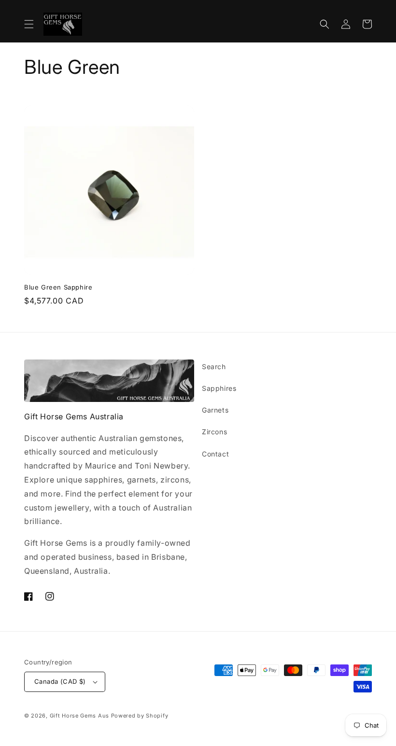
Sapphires (219, 388)
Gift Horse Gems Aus (79, 715)
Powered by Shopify (140, 715)
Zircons (214, 432)
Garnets (215, 410)
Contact (215, 454)
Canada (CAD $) (60, 681)
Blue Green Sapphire (58, 287)
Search (214, 366)
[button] (29, 24)
